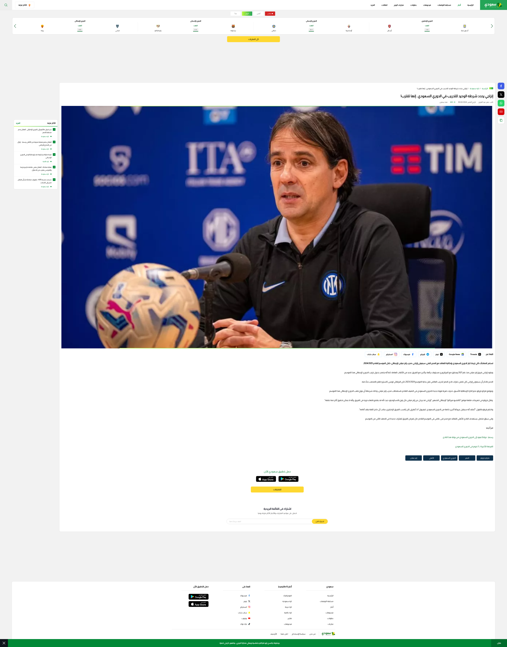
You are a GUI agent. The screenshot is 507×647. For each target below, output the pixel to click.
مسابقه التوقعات (444, 5)
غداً (236, 14)
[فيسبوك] (408, 354)
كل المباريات (253, 39)
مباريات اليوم (399, 5)
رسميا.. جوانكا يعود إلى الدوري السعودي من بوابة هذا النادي (468, 437)
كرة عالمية (288, 613)
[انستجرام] (391, 354)
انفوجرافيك (287, 596)
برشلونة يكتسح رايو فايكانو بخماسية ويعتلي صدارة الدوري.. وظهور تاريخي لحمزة (250, 643)
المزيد (18, 123)
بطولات (413, 5)
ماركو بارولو (484, 458)
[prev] (492, 26)
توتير (443, 354)
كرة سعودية (474, 88)
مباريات (330, 624)
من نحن (312, 634)
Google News (460, 354)
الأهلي (431, 458)
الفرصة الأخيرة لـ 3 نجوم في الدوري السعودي (474, 446)
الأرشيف (273, 634)
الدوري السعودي (449, 458)
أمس (258, 14)
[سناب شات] (373, 354)
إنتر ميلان (413, 458)
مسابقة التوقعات (326, 601)
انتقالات (384, 5)
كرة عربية (288, 607)
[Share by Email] (501, 111)
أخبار (459, 5)
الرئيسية (470, 5)
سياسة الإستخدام (298, 634)
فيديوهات (427, 5)
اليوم (247, 14)
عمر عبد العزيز (483, 102)
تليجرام (428, 354)
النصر (467, 458)
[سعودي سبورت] (493, 5)
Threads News (477, 354)
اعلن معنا (284, 634)
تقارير (290, 618)
